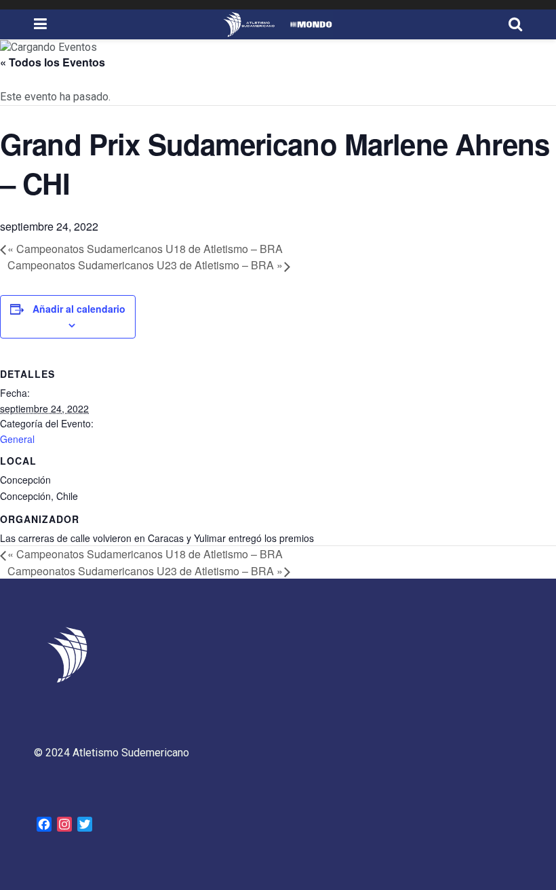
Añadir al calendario (79, 308)
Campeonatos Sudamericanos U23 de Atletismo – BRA (145, 265)
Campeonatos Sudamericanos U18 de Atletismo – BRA (145, 248)
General (17, 439)
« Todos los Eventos (52, 62)
